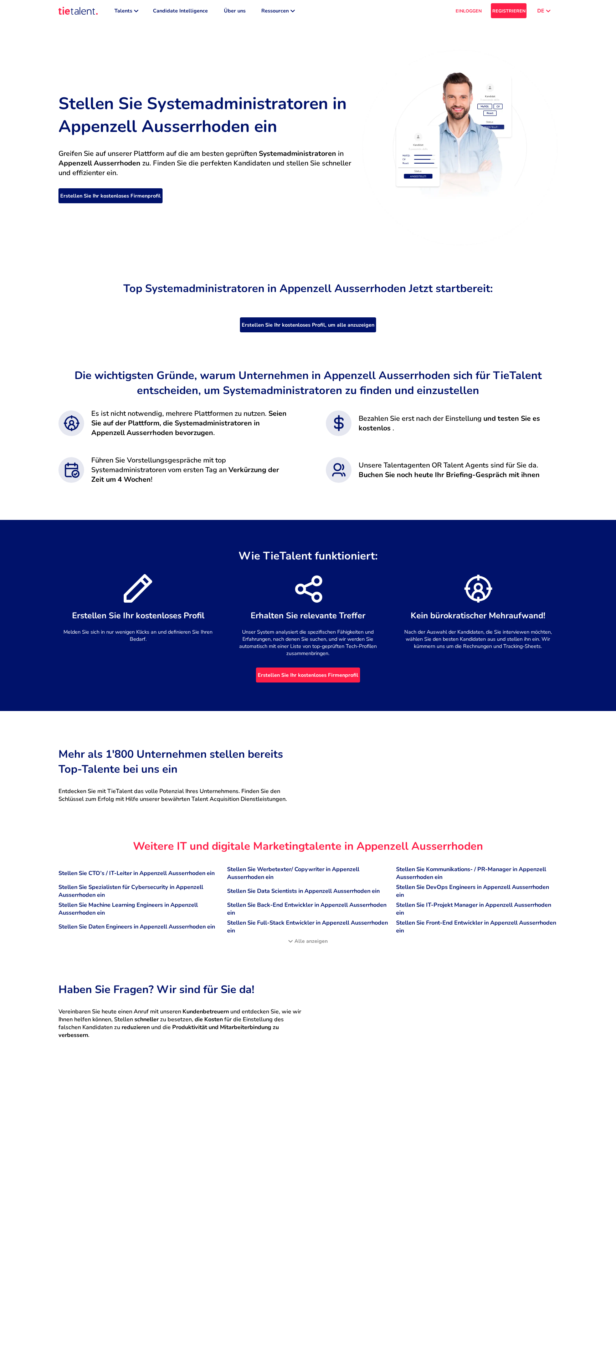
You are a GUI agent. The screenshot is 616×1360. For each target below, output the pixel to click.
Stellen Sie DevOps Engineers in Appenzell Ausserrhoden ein (472, 891)
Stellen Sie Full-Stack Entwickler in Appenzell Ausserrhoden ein (307, 927)
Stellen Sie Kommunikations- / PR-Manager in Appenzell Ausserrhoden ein (471, 873)
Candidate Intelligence (180, 10)
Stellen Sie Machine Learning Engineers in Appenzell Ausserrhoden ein (128, 909)
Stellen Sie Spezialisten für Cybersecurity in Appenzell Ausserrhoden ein (130, 891)
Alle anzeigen (311, 941)
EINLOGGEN (469, 11)
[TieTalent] (78, 11)
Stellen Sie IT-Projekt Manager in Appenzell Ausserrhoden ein (473, 909)
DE (540, 10)
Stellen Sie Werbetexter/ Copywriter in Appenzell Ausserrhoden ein (293, 873)
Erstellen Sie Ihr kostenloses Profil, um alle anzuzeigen (308, 324)
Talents (123, 10)
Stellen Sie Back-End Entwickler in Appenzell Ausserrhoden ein (306, 909)
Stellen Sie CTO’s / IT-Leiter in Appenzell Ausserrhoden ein (136, 873)
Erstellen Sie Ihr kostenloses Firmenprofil (110, 195)
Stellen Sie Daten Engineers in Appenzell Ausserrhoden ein (136, 927)
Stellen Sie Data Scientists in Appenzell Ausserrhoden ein (303, 891)
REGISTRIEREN (508, 11)
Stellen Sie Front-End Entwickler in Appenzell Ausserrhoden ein (476, 927)
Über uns (235, 10)
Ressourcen (275, 10)
